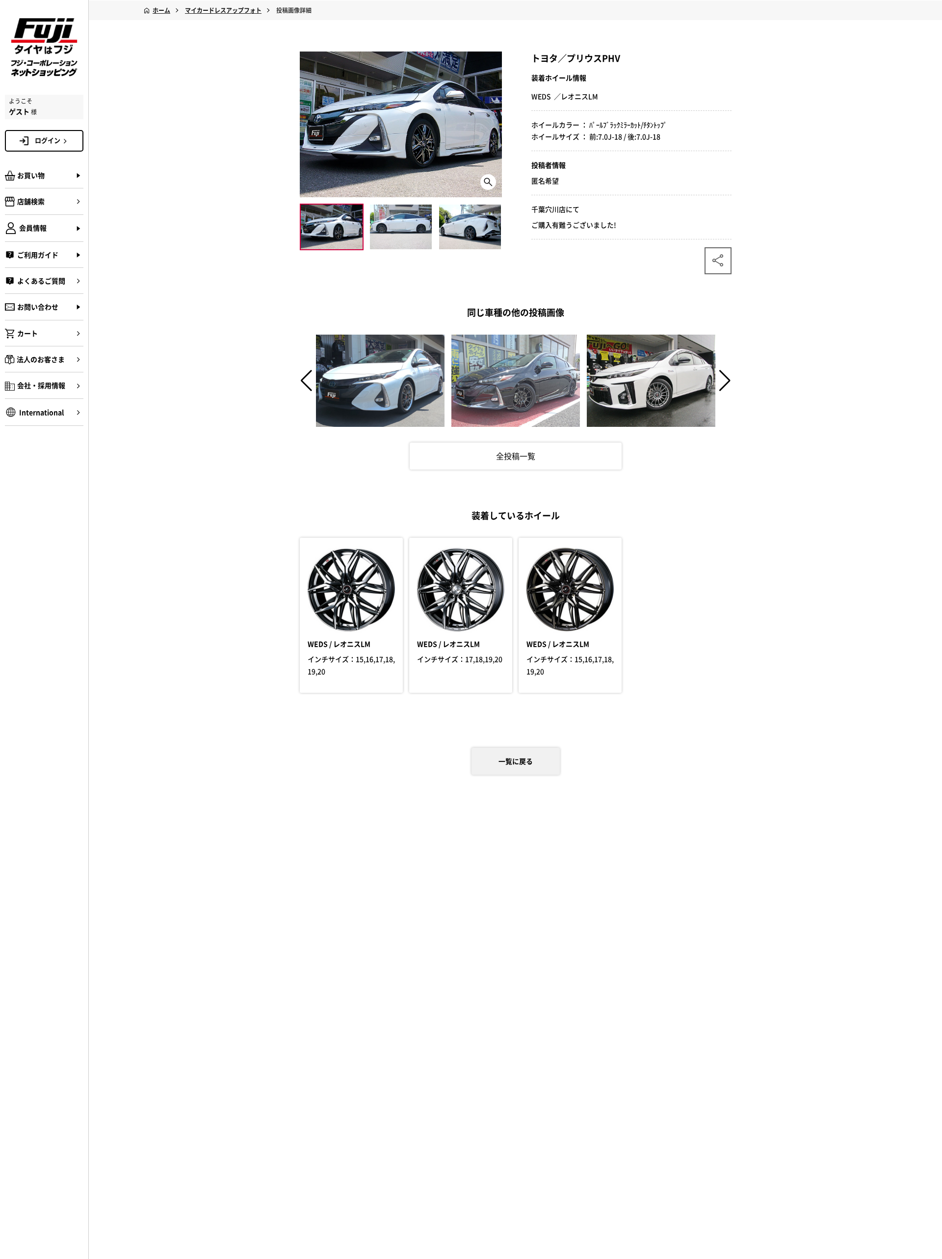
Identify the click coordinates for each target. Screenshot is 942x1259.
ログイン (47, 140)
